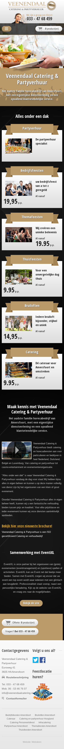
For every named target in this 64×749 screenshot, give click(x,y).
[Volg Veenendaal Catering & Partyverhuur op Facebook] (42, 660)
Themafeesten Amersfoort (44, 726)
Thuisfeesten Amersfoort (30, 730)
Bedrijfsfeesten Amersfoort (18, 715)
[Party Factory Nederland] (43, 691)
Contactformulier (16, 698)
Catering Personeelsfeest (22, 722)
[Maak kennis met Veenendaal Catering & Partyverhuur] (16, 450)
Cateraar (11, 718)
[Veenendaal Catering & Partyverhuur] (27, 6)
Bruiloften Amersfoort (45, 715)
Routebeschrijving (17, 677)
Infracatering (45, 722)
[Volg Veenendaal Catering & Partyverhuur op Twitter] (36, 660)
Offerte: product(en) (23, 622)
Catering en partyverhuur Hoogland (36, 718)
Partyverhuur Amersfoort (16, 726)
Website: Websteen (32, 742)
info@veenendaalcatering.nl (17, 692)
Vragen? (20, 631)
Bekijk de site (31, 603)
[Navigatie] (6, 29)
